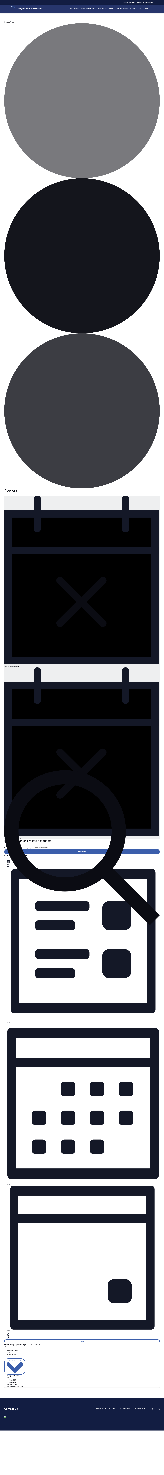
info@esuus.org (154, 1409)
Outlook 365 (11, 1380)
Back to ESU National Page (145, 2)
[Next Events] (8, 1337)
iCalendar (10, 1378)
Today (82, 1341)
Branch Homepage (129, 2)
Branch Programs (88, 8)
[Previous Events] (8, 1334)
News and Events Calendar (126, 8)
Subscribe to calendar (15, 1361)
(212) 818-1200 (125, 1409)
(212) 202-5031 (139, 1409)
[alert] (82, 581)
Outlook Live (11, 1382)
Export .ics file (12, 1384)
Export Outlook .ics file (15, 1386)
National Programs (105, 8)
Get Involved (144, 8)
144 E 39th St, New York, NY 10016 (103, 1409)
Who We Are (74, 8)
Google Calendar (13, 1376)
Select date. (29, 1345)
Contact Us (11, 1409)
